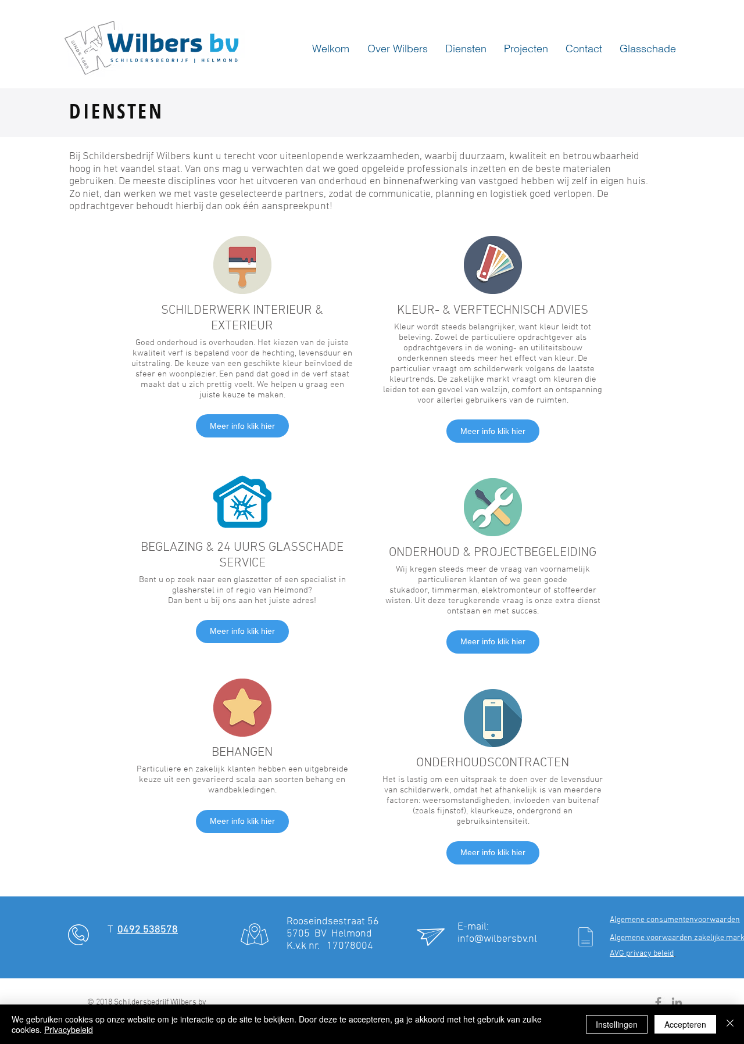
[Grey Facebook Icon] (658, 1002)
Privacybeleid (68, 1029)
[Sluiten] (730, 1024)
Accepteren (685, 1024)
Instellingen (617, 1024)
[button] (394, 48)
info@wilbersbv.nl (497, 939)
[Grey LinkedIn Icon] (677, 1002)
